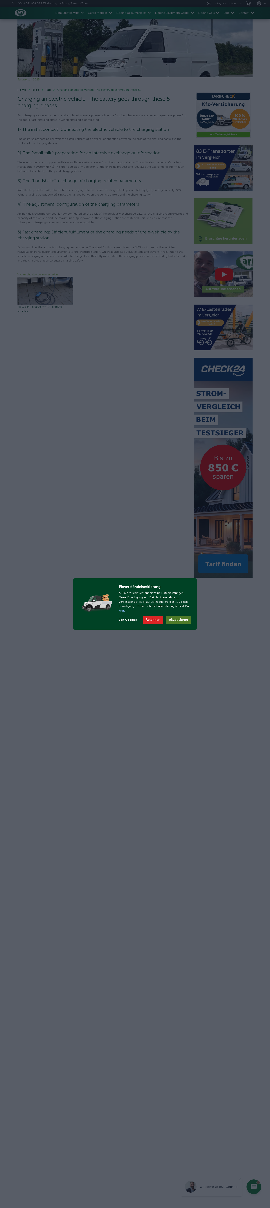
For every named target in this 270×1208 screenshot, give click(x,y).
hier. (122, 610)
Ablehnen (153, 620)
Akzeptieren (178, 620)
